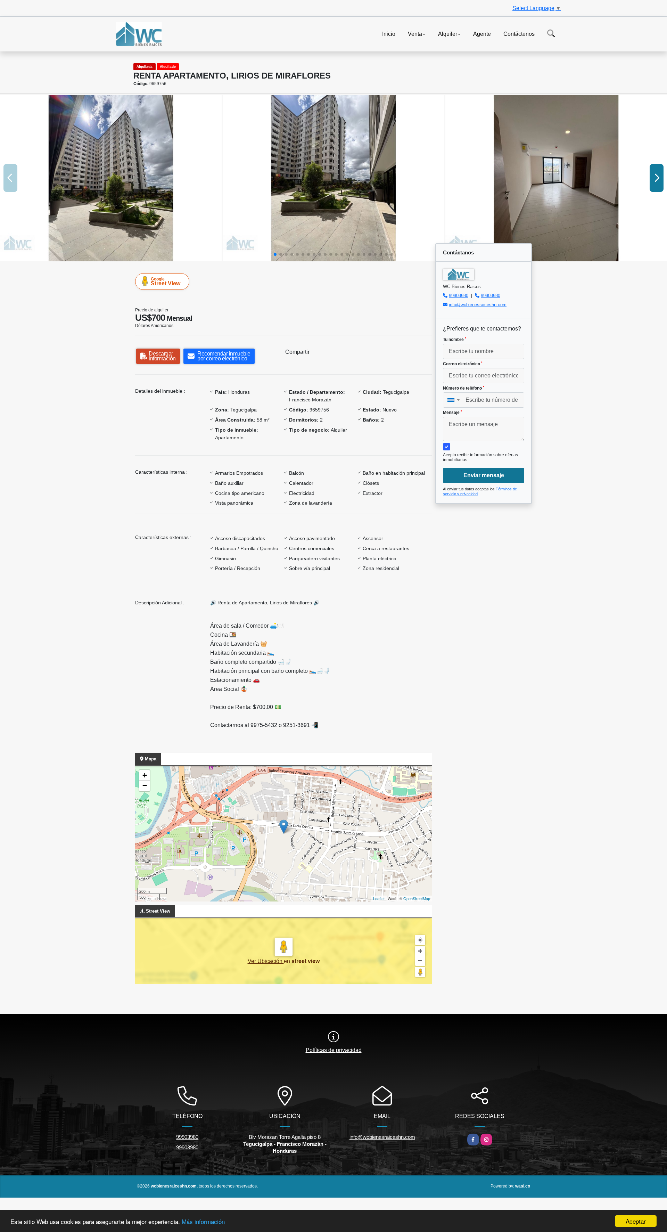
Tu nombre (454, 339)
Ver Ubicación (266, 961)
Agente (482, 33)
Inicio (388, 33)
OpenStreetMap (416, 898)
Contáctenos (519, 33)
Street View (165, 281)
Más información (203, 1221)
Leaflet (379, 898)
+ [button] (144, 775)
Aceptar (636, 1221)
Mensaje (452, 412)
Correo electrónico (463, 364)
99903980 (458, 295)
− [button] (144, 785)
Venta (415, 33)
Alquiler (447, 33)
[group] (111, 178)
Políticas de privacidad (334, 1050)
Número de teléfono (463, 388)
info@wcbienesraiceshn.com (478, 304)
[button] (275, 254)
